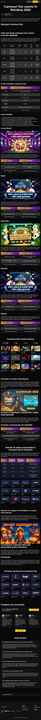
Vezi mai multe (20, 630)
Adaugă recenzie (34, 609)
